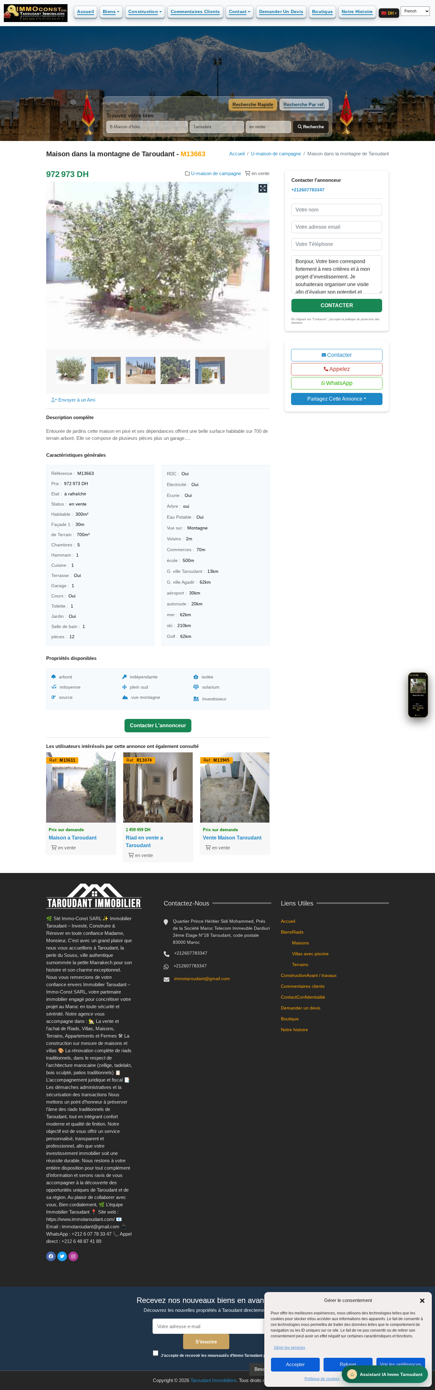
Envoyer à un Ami (76, 400)
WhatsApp (339, 383)
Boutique (322, 11)
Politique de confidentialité (366, 1379)
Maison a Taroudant (72, 837)
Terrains (300, 964)
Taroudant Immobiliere (213, 1380)
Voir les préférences (400, 1364)
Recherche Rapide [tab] (252, 104)
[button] (422, 1300)
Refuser (348, 1364)
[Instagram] (73, 1256)
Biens (109, 11)
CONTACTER (337, 305)
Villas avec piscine (310, 953)
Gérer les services (289, 1347)
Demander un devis (281, 11)
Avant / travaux (321, 975)
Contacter (339, 355)
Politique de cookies (321, 1379)
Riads (297, 932)
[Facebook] (51, 1256)
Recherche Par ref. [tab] (304, 104)
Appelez (339, 369)
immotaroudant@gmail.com (202, 978)
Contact (238, 11)
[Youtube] (84, 1256)
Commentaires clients (195, 11)
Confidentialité (310, 997)
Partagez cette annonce (334, 399)
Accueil (85, 11)
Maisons (300, 942)
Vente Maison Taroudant (232, 837)
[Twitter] (62, 1256)
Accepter (295, 1364)
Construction (143, 11)
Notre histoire (357, 11)
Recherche (313, 126)
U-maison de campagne (276, 153)
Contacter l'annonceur (158, 725)
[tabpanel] (217, 123)
